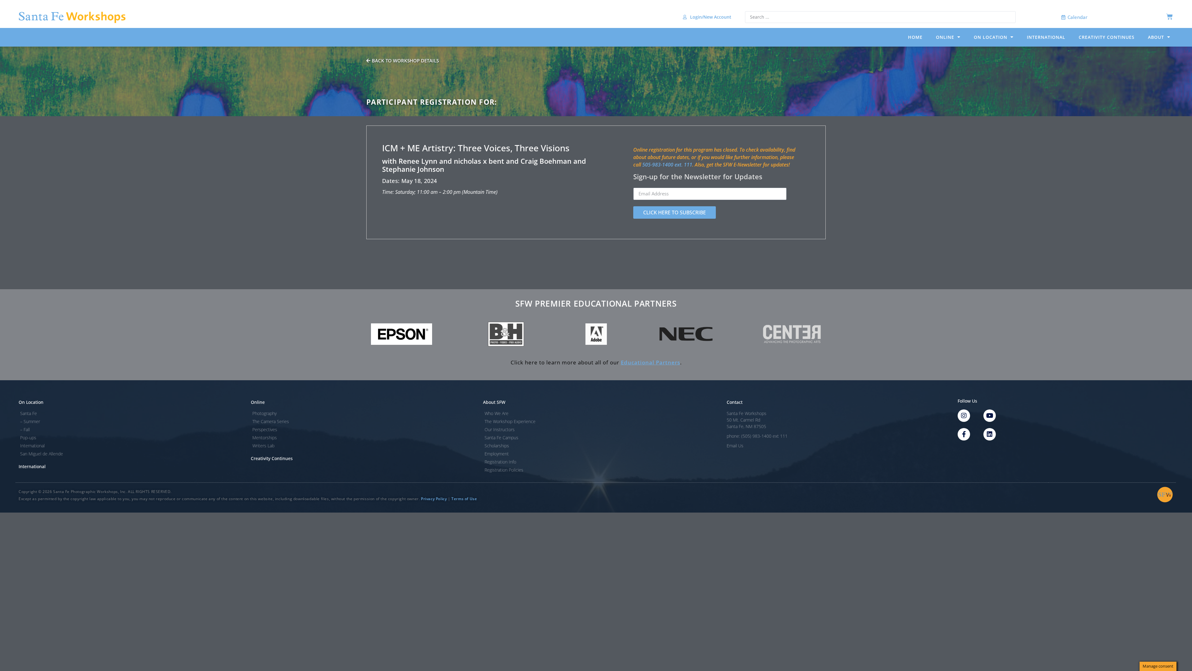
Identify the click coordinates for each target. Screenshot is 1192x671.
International (1046, 37)
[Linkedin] (989, 434)
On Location (990, 37)
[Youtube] (989, 415)
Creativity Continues (1107, 37)
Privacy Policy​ (434, 498)
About (1156, 37)
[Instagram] (964, 415)
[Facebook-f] (964, 434)
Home (915, 37)
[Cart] (1169, 16)
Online (945, 37)
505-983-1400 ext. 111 (667, 164)
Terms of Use (464, 498)
